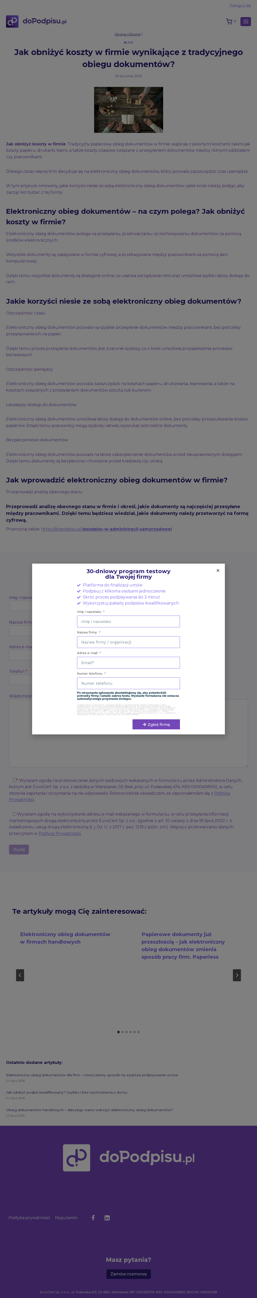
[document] (128, 649)
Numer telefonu (90, 673)
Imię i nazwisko (89, 612)
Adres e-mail (88, 653)
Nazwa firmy (87, 632)
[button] (218, 570)
